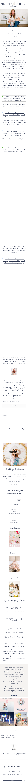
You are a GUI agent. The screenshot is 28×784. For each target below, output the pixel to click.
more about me (15, 484)
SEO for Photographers (7, 735)
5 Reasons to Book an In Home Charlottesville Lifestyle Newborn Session (15, 619)
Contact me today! (14, 766)
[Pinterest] (15, 406)
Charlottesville (16, 669)
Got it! (12, 780)
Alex (24, 429)
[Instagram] (12, 406)
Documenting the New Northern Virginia (14, 428)
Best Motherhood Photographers (10, 733)
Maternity (14, 509)
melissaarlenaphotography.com (11, 401)
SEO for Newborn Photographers (10, 737)
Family (15, 511)
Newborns (15, 507)
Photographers (14, 522)
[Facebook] (14, 406)
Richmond (6, 669)
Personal (17, 36)
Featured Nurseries (15, 513)
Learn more (6, 777)
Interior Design (14, 518)
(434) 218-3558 (14, 769)
